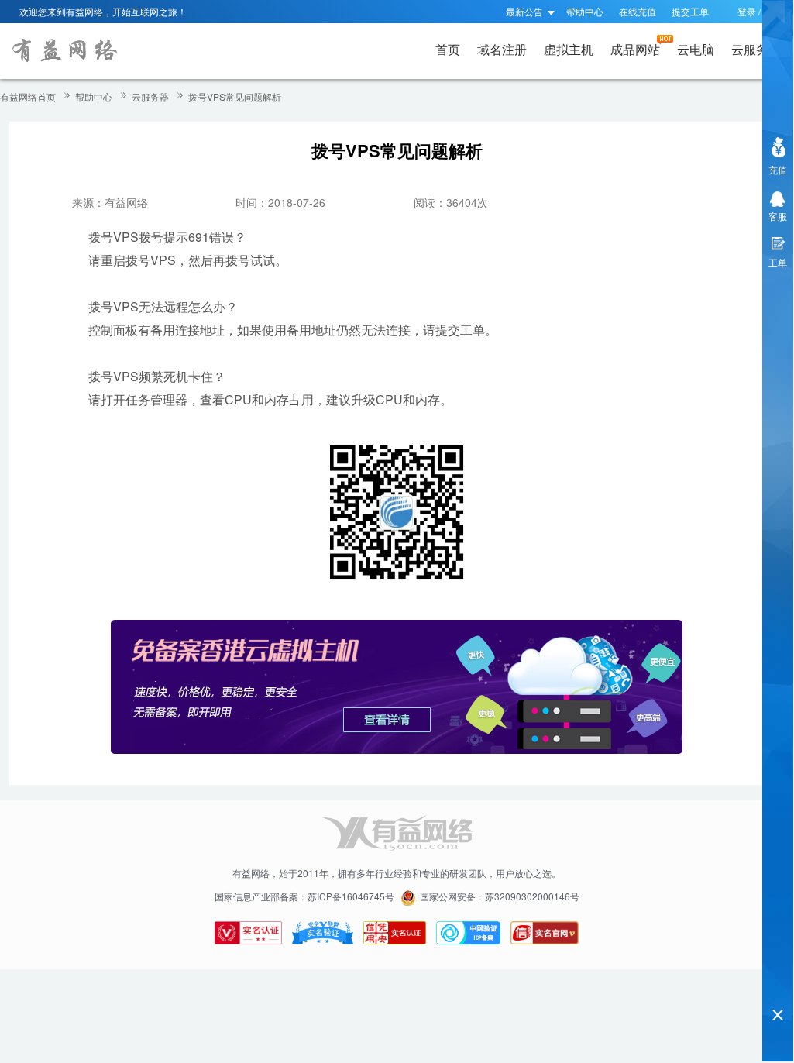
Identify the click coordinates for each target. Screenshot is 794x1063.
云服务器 (756, 49)
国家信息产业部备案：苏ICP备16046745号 (304, 896)
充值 (777, 169)
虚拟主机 (568, 49)
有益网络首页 (28, 96)
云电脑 (695, 49)
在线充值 (637, 11)
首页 (447, 49)
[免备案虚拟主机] (396, 685)
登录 (746, 11)
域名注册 (502, 49)
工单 (777, 262)
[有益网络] (64, 51)
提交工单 (690, 11)
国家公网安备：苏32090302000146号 (499, 896)
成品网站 (635, 49)
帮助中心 (584, 11)
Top (777, 988)
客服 (777, 215)
